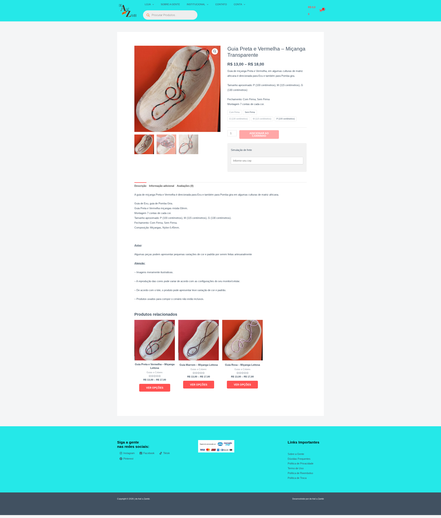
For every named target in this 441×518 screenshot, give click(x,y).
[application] (152, 4)
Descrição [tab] (140, 185)
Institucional (196, 4)
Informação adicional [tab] (161, 185)
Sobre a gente (170, 4)
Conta (238, 4)
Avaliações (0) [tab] (185, 185)
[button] (215, 51)
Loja (148, 4)
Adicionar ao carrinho (259, 134)
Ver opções (154, 387)
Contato (221, 4)
